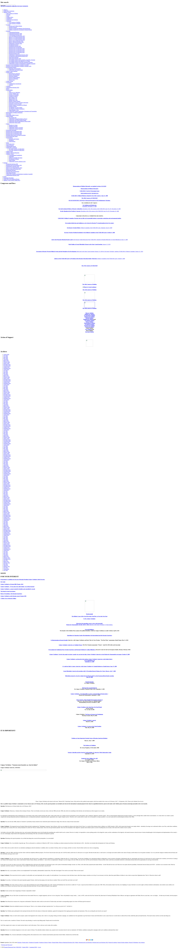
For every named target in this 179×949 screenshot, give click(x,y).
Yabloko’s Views (7, 12)
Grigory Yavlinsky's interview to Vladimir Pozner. (70, 645)
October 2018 (6, 472)
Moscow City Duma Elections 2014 (17, 37)
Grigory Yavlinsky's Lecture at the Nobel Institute (89, 726)
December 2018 (6, 470)
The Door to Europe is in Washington (94, 714)
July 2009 (5, 570)
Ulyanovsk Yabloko (89, 326)
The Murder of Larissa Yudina (15, 107)
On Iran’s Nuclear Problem (70, 232)
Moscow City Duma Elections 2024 (17, 39)
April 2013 (5, 555)
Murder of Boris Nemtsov (14, 101)
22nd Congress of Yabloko (12, 13)
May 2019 (5, 463)
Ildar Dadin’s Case (13, 97)
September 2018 (7, 473)
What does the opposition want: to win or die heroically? (89, 623)
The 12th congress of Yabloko (89, 289)
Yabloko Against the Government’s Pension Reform (20, 29)
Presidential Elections (13, 44)
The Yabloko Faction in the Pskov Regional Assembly (21, 62)
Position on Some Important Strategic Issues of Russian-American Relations (89, 738)
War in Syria (11, 80)
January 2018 (6, 483)
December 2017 (6, 485)
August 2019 (6, 459)
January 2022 (6, 423)
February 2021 (6, 437)
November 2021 (7, 426)
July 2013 (5, 551)
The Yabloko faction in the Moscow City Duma (19, 61)
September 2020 (7, 443)
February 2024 (6, 392)
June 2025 (5, 372)
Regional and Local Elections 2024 (14, 132)
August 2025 (6, 369)
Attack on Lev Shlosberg (14, 92)
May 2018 (5, 478)
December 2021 (6, 424)
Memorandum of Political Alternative (14, 112)
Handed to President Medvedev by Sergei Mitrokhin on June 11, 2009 (112, 239)
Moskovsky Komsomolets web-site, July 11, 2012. (78, 624)
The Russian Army (10, 144)
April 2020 (5, 449)
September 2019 (7, 458)
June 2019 (5, 462)
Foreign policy (9, 72)
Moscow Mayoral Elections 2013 (16, 42)
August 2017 (6, 490)
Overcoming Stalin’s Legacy (12, 115)
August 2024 (6, 384)
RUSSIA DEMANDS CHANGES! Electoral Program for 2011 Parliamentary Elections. (89, 200)
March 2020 (6, 451)
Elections (8, 31)
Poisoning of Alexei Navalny (15, 103)
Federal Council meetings (11, 71)
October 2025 (6, 367)
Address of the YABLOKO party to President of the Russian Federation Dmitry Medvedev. (75, 258)
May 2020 (5, 448)
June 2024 (5, 387)
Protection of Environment (15, 68)
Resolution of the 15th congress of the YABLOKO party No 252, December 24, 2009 (100, 211)
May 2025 (5, 373)
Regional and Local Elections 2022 (100, 942)
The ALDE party (13, 117)
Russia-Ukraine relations (14, 77)
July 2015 (5, 521)
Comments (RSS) (33, 947)
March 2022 (6, 421)
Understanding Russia (11, 146)
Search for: (3, 5)
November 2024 (7, 380)
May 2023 (5, 403)
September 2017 (7, 488)
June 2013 (5, 552)
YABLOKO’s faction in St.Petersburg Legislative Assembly (22, 63)
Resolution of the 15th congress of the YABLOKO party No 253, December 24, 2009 (102, 208)
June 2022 (5, 417)
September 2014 (7, 534)
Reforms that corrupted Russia (89, 687)
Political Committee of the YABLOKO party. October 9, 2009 (111, 258)
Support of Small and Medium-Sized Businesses (19, 28)
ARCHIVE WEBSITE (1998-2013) (9, 6)
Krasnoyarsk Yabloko (89, 325)
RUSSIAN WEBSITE (23, 6)
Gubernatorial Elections (14, 32)
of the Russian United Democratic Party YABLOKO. (84, 239)
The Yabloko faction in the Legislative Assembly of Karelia (22, 59)
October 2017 (6, 487)
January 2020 (6, 453)
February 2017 (6, 497)
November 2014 (7, 531)
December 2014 (6, 530)
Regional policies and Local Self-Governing (16, 135)
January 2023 (6, 408)
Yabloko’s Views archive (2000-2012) (11, 180)
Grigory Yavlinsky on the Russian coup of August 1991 (13, 596)
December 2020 (6, 439)
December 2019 (6, 454)
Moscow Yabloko (90, 313)
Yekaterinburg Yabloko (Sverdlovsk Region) (89, 323)
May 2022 (5, 418)
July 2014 (5, 536)
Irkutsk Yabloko (89, 318)
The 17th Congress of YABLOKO (90, 265)
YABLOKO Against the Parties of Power (18, 118)
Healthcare (11, 140)
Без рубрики (142, 942)
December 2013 (6, 545)
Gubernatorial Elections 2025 (15, 34)
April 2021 (5, 434)
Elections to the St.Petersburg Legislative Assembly (17, 65)
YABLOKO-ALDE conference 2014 (17, 161)
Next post (10, 944)
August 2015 (6, 520)
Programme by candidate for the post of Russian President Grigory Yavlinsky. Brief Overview (23, 579)
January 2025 (6, 378)
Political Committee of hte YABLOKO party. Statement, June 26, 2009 (96, 227)
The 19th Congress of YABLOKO (16, 150)
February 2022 (6, 422)
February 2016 (6, 512)
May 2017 (5, 493)
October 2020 (6, 442)
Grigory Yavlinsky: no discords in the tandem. (78, 659)
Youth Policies (12, 141)
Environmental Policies (11, 67)
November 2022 (7, 411)
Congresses (8, 21)
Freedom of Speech (13, 96)
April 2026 (5, 359)
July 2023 (5, 401)
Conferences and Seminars (12, 19)
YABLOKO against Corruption (16, 127)
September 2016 (7, 503)
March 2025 (6, 375)
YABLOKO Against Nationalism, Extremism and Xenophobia (23, 111)
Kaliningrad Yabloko (88, 319)
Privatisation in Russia (14, 159)
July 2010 (5, 567)
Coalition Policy (9, 17)
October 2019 (6, 457)
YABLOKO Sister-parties (14, 122)
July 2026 (5, 355)
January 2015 (6, 528)
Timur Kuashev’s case (14, 110)
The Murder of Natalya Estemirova (16, 108)
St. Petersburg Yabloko (89, 315)
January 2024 (6, 393)
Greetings (8, 86)
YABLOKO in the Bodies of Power (11, 179)
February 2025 (6, 377)
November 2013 (7, 546)
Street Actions (12, 160)
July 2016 (5, 506)
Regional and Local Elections (15, 47)
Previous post (4, 944)
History (7, 88)
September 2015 (7, 518)
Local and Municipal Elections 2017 (17, 36)
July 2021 (5, 431)
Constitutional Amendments (15, 83)
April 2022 (5, 419)
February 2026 (6, 362)
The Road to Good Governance (8, 591)
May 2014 (5, 539)
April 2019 (5, 465)
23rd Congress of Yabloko (14, 23)
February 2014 (6, 542)
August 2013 (6, 550)
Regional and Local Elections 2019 (16, 51)
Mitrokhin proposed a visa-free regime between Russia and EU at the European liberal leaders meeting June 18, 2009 (89, 676)
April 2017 (5, 495)
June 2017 (5, 492)
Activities (8, 14)
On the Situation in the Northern (68, 211)
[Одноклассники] (89, 940)
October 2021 (6, 427)
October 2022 (6, 412)
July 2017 (5, 491)
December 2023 (6, 394)
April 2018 (5, 480)
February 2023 (6, 407)
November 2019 (7, 456)
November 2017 (7, 486)
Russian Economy (13, 27)
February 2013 (6, 557)
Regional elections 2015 (14, 53)
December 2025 (6, 364)
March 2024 (6, 390)
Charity (7, 16)
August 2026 (6, 354)
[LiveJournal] (88, 940)
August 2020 (6, 444)
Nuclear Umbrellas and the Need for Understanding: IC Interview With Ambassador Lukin (89, 752)
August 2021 (6, 429)
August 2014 (6, 535)
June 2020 (5, 447)
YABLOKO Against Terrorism (16, 128)
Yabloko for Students (90, 314)
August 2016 (6, 505)
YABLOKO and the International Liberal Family (20, 121)
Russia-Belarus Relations (14, 73)
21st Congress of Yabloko (14, 22)
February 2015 (6, 527)
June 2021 (5, 432)
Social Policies (9, 137)
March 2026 (6, 360)
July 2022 (5, 416)
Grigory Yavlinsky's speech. (89, 720)
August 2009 (6, 569)
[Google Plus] (86, 940)
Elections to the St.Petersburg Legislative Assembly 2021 (18, 66)
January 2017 (6, 498)
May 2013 (5, 554)
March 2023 (6, 406)
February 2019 (6, 467)
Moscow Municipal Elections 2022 (67, 942)
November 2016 (7, 501)
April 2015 (5, 525)
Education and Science (14, 139)
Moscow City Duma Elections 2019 (17, 38)
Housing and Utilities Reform (15, 26)
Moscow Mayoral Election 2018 (16, 41)
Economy (8, 24)
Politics (7, 123)
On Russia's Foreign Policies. (74, 227)
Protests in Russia (13, 106)
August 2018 (6, 475)
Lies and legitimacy (89, 629)
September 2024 (7, 383)
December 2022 (6, 409)
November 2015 (7, 516)
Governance (9, 82)
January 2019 (6, 468)
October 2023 (6, 397)
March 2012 (6, 561)
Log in (39, 947)
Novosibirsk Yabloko (89, 320)
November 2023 (7, 396)
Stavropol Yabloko (89, 331)
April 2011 (5, 565)
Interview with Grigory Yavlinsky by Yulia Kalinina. (101, 624)
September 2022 (7, 413)
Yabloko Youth (9, 151)
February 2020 (6, 452)
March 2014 (6, 541)
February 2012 (6, 562)
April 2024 (5, 389)
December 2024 (6, 379)
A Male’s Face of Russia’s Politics (8, 598)
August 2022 (6, 414)
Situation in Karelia (13, 126)
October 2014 (6, 532)
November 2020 (7, 441)
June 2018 (5, 477)
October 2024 (6, 382)
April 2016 (5, 510)
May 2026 (5, 358)
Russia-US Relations (13, 78)
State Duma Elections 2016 (15, 58)
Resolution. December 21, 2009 (90, 206)
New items (8, 113)
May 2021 (5, 433)
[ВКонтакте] (92, 940)
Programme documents (11, 130)
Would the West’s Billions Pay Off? (89, 758)
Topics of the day (10, 145)
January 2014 (6, 544)
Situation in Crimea (13, 125)
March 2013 (6, 556)
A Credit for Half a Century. (69, 666)
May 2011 (5, 564)
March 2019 (6, 466)
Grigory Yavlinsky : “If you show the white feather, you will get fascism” (18, 586)
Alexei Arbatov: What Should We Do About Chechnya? (89, 699)
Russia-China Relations (14, 75)
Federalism (11, 156)
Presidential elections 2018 (15, 46)
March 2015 (6, 526)
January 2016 (6, 513)
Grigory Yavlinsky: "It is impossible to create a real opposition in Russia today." (89, 693)
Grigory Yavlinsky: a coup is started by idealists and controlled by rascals (18, 589)
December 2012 (6, 559)
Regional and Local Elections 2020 (16, 52)
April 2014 (5, 540)
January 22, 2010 (89, 244)
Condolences (9, 18)
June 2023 (5, 402)
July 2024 (5, 385)
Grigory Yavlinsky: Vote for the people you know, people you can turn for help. (68, 654)
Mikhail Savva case (13, 100)
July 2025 (5, 370)
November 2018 (7, 471)
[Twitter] (91, 940)
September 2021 (7, 428)
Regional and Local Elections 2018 (16, 49)
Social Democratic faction (12, 136)
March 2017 (6, 496)
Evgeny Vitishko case (14, 93)
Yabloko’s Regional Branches (12, 152)
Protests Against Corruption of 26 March (18, 105)
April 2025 (5, 374)
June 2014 (5, 537)
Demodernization (89, 681)
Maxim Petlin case (13, 98)
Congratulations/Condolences (15, 155)
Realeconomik (89, 614)
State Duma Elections (13, 57)
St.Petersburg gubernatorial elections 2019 (18, 56)
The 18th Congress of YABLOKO (16, 149)
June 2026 (5, 357)
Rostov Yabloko (89, 321)
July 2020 (5, 446)
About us (5, 9)
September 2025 (7, 368)
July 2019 (5, 461)
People (4, 176)
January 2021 (6, 438)
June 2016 (5, 507)
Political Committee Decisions (15, 157)
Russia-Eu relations (13, 76)
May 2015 (5, 523)
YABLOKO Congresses (8, 11)
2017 (10, 91)
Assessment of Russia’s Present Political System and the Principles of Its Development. (56, 251)
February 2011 (6, 566)
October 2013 (6, 547)
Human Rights (9, 90)
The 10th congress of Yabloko (89, 308)
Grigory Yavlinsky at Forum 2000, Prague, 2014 (12, 584)
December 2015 (6, 515)
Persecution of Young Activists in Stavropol (18, 102)
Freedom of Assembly (14, 95)
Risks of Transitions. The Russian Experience (11, 593)
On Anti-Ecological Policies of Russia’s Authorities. (71, 208)
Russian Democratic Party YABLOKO (12, 947)
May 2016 (5, 508)
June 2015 (5, 522)
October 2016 (6, 502)
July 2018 (5, 476)
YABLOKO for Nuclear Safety (16, 70)
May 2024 (5, 388)
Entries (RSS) (25, 947)
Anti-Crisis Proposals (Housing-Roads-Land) (62, 239)
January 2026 (6, 363)
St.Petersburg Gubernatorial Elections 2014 (18, 54)
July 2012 (5, 560)
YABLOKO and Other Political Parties (17, 120)
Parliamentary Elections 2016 (15, 43)
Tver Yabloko (88, 329)
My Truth (3, 581)
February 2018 (6, 482)
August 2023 (6, 399)
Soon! (7, 142)
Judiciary (11, 85)
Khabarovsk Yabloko (90, 316)
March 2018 (6, 481)
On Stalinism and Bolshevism (89, 205)
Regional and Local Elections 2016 (16, 48)
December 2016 (6, 500)
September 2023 (7, 398)
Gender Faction (9, 81)
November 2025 (7, 365)
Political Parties (9, 116)
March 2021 (6, 436)
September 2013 (7, 549)
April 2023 (5, 404)
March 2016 (6, 511)
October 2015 (6, 517)
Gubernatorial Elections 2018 (15, 33)
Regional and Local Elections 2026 (14, 134)
